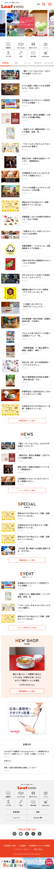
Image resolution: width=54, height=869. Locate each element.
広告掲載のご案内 (10, 845)
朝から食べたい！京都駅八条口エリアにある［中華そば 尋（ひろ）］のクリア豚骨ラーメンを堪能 (27, 677)
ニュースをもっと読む (27, 490)
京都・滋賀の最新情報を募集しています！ (20, 767)
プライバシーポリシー (22, 849)
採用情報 (32, 845)
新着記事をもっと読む (27, 420)
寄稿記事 (38, 63)
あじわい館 (48, 63)
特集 (16, 63)
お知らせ (7, 760)
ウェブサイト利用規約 (42, 845)
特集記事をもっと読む (27, 560)
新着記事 (5, 63)
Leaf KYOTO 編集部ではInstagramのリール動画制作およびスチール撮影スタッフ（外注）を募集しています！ (26, 752)
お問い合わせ (38, 849)
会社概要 (22, 845)
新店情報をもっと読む (27, 691)
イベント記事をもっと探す (27, 627)
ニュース (27, 63)
